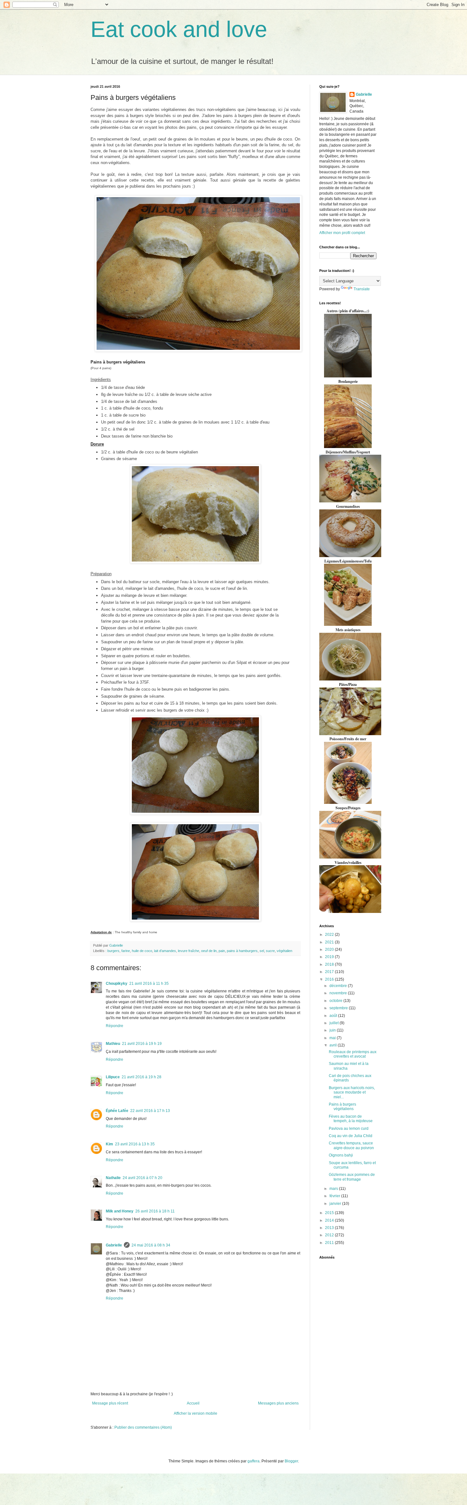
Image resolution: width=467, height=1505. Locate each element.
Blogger (291, 1461)
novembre (338, 993)
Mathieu (113, 1043)
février (335, 1196)
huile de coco (142, 951)
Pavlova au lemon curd (349, 1128)
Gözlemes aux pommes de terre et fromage (352, 1176)
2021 (330, 942)
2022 (330, 934)
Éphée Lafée (117, 1110)
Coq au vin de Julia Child (350, 1136)
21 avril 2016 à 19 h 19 (142, 1043)
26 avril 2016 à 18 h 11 (155, 1211)
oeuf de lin (209, 951)
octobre (336, 1000)
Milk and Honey (119, 1211)
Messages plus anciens (278, 1403)
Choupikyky (116, 983)
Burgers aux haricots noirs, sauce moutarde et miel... (352, 1092)
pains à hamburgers (242, 951)
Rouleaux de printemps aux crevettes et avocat (352, 1054)
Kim (109, 1144)
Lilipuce (113, 1077)
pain (222, 951)
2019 (330, 957)
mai (333, 1038)
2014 (330, 1220)
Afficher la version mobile (195, 1413)
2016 (330, 979)
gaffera (253, 1461)
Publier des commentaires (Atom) (143, 1427)
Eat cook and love (179, 29)
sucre (270, 951)
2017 (330, 972)
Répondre (114, 1026)
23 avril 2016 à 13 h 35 (135, 1144)
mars (334, 1188)
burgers (113, 951)
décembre (338, 986)
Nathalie (113, 1178)
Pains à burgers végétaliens (342, 1106)
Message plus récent (110, 1403)
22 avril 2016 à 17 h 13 (150, 1110)
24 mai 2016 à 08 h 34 (151, 1245)
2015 (330, 1213)
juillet (334, 1023)
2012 (330, 1235)
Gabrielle (114, 1245)
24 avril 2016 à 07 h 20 (142, 1178)
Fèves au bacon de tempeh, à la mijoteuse (351, 1118)
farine (125, 951)
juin (333, 1030)
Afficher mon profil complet (342, 233)
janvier (335, 1203)
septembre (339, 1008)
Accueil (193, 1403)
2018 (330, 964)
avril (333, 1045)
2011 (330, 1242)
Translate (362, 289)
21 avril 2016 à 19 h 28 (141, 1077)
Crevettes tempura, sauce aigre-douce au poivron (351, 1145)
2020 (330, 949)
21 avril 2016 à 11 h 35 (149, 983)
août (333, 1015)
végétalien (284, 951)
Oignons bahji (341, 1155)
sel (262, 951)
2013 (330, 1227)
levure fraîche (188, 951)
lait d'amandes (165, 951)
